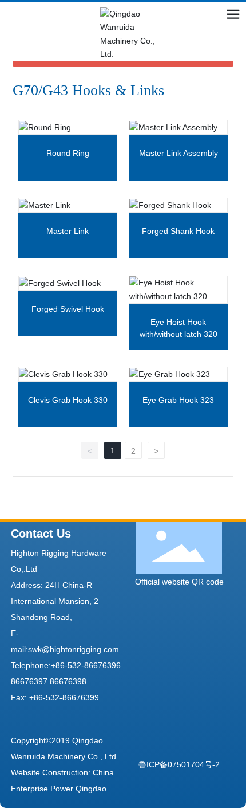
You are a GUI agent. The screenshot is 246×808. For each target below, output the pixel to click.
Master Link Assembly (178, 153)
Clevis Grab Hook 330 (68, 400)
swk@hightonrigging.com (73, 649)
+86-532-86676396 (86, 665)
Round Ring (67, 153)
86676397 (29, 681)
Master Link (67, 231)
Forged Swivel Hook (67, 308)
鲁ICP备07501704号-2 (179, 764)
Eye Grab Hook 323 (178, 400)
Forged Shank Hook (178, 231)
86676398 (68, 681)
